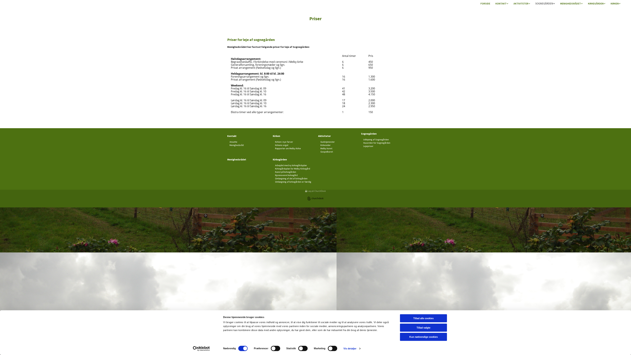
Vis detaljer (349, 348)
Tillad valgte (423, 327)
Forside (485, 3)
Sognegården (544, 3)
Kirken (615, 3)
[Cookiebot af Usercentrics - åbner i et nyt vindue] (201, 348)
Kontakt (500, 3)
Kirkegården (596, 3)
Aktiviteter (521, 3)
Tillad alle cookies (423, 318)
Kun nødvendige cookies (423, 336)
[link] (502, 3)
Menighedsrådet (570, 3)
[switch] (275, 348)
